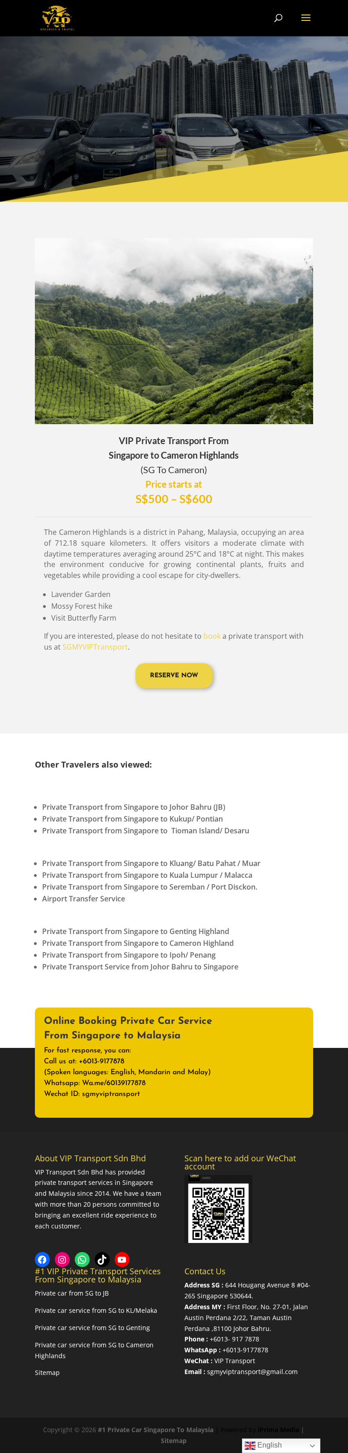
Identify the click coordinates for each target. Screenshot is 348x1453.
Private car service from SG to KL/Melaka (96, 1310)
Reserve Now (174, 675)
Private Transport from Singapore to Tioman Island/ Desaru (145, 831)
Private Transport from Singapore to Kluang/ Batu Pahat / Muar (151, 863)
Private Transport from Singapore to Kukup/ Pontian (132, 819)
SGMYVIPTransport (95, 647)
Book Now (265, 1061)
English (269, 1445)
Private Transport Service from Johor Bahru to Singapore (140, 967)
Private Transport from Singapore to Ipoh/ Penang (129, 955)
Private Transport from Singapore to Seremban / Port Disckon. (149, 887)
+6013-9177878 (245, 1349)
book (212, 636)
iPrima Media (278, 1429)
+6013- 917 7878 (234, 1339)
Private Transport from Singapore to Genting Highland (135, 931)
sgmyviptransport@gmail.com (252, 1371)
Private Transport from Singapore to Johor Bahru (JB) (133, 807)
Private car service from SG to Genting (92, 1327)
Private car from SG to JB (72, 1293)
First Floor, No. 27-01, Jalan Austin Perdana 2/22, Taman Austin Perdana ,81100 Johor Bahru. (246, 1317)
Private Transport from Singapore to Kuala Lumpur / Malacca (147, 875)
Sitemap (47, 1372)
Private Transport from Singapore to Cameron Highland (138, 943)
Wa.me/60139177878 (113, 1083)
